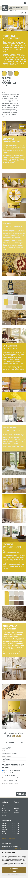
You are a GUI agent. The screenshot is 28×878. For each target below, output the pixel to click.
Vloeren (4, 815)
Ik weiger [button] (14, 871)
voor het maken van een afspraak (12, 770)
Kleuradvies (17, 813)
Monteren (16, 808)
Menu (21, 13)
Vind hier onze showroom (8, 838)
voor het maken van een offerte (11, 778)
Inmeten (16, 806)
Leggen (16, 810)
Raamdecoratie (6, 810)
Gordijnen (4, 813)
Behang (3, 808)
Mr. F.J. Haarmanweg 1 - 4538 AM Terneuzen (13, 849)
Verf (3, 806)
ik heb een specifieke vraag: (10, 780)
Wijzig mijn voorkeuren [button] (14, 874)
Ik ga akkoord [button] (14, 868)
